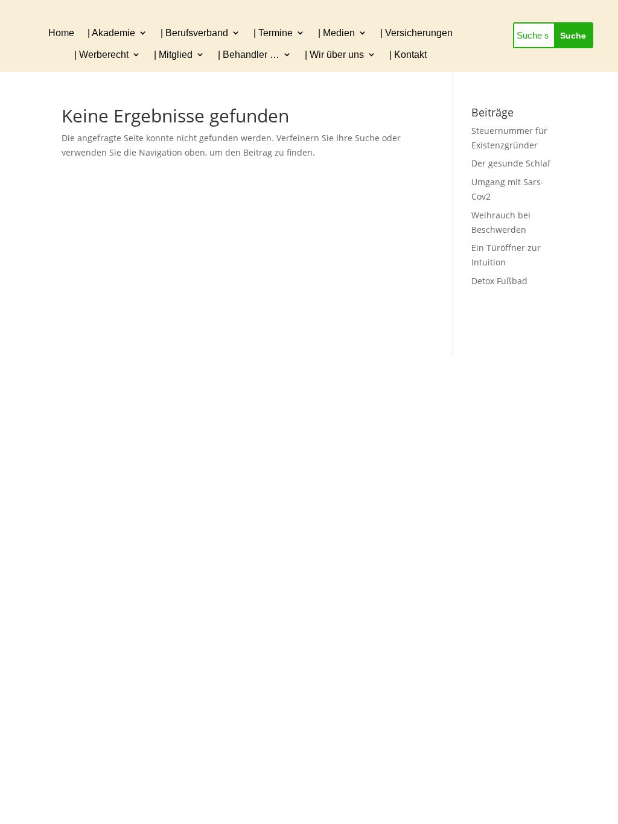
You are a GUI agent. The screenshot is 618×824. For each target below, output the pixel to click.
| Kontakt (408, 54)
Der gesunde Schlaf (510, 163)
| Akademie (111, 33)
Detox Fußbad (499, 281)
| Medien (336, 33)
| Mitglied (173, 54)
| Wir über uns (334, 54)
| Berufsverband (194, 33)
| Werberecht (101, 54)
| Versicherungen (416, 33)
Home (61, 33)
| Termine (273, 33)
